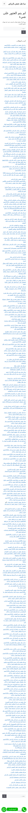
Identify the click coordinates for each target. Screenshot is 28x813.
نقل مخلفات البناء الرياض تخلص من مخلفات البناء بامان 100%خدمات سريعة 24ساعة (15, 361)
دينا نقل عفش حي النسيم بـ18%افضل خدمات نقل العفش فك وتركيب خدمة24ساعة (16, 536)
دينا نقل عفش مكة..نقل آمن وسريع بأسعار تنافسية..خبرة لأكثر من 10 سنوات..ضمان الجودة (14, 53)
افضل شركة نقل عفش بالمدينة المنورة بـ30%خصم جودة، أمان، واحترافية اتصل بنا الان (14, 592)
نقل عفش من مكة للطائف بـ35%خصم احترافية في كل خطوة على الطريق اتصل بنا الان (14, 441)
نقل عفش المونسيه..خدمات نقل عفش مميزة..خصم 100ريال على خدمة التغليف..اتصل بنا (15, 138)
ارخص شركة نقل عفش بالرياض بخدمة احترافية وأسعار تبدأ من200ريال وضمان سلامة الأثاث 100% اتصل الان (15, 113)
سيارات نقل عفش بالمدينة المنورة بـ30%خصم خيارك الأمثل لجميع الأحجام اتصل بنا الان (15, 471)
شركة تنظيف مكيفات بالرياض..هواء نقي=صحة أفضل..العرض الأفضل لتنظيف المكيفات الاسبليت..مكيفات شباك (15, 762)
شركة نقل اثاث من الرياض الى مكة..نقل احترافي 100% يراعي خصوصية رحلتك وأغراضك (15, 288)
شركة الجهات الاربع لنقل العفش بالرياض (15, 775)
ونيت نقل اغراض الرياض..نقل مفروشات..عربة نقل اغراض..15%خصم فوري (15, 259)
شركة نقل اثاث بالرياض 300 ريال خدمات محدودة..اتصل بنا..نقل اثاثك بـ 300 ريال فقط (15, 240)
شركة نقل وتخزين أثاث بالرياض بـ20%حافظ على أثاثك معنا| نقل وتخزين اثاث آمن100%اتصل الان (14, 162)
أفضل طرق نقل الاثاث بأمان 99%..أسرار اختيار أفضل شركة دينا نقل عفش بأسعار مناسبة (15, 90)
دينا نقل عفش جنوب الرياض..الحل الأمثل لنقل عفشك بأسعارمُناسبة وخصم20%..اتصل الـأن (14, 401)
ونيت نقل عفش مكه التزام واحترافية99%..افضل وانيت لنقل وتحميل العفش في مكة (15, 321)
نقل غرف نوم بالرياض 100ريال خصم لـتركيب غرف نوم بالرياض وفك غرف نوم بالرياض (15, 374)
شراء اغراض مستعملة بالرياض (18, 777)
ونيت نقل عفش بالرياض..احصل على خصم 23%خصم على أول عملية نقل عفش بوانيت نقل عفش (14, 233)
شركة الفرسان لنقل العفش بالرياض (16, 767)
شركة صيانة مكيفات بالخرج (18, 769)
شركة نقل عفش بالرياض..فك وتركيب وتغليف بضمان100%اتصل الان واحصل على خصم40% (14, 195)
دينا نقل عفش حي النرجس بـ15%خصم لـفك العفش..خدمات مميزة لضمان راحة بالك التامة (14, 252)
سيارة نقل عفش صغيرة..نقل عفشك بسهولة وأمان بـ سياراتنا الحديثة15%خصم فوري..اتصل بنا (14, 301)
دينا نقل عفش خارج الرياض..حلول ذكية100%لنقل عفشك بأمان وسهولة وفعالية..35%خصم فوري (16, 119)
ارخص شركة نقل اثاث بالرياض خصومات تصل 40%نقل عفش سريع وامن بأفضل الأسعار (15, 102)
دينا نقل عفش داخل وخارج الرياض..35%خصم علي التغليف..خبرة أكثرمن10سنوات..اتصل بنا (16, 83)
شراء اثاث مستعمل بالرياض (18, 782)
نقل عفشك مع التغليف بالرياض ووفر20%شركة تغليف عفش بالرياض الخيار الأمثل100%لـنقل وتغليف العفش (14, 227)
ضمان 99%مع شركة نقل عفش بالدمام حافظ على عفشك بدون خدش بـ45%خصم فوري (14, 542)
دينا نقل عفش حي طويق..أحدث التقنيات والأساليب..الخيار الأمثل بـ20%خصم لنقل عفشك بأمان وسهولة (15, 553)
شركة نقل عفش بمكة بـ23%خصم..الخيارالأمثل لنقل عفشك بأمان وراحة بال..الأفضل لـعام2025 (14, 367)
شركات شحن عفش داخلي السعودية (16, 787)
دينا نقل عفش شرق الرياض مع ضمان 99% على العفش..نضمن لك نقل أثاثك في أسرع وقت (14, 174)
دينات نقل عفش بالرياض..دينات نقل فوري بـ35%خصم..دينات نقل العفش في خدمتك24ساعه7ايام (14, 295)
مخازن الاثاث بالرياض (20, 780)
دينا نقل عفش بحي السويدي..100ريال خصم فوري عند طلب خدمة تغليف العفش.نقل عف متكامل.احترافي (14, 735)
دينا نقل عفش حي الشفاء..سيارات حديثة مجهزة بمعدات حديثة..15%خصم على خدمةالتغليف (15, 355)
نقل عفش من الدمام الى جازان (17, 785)
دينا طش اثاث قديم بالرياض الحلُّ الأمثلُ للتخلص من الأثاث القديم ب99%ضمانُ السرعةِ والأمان (15, 189)
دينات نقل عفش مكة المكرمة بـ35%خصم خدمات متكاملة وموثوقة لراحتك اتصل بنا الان (15, 644)
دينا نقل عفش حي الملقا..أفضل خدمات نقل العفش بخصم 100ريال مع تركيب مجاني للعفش (14, 68)
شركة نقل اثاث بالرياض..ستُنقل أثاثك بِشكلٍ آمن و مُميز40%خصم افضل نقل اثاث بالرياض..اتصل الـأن (14, 265)
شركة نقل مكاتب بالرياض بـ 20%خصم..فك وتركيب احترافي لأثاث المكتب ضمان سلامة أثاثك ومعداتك (14, 271)
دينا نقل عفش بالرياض (17, 4)
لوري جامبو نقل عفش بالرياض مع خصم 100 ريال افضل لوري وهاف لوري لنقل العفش (15, 221)
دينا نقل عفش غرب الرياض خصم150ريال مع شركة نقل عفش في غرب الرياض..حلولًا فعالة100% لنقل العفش (14, 155)
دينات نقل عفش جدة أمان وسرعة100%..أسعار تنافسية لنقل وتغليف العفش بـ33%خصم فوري (15, 339)
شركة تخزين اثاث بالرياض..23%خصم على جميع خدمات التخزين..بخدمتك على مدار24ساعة (14, 132)
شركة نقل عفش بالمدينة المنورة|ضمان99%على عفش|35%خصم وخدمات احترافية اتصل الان (15, 530)
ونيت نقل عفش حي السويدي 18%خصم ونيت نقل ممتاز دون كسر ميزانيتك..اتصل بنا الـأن (14, 395)
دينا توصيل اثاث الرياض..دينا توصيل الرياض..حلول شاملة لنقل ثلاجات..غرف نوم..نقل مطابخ (15, 380)
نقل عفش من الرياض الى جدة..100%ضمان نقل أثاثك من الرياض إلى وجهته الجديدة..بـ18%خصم (14, 168)
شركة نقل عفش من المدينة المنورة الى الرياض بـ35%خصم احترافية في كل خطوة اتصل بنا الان (14, 510)
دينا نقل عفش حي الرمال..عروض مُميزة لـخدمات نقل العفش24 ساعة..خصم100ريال (15, 745)
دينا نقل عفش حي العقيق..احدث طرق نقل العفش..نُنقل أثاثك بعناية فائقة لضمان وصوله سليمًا (14, 560)
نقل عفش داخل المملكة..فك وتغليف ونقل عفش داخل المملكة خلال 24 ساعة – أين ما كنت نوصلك (14, 465)
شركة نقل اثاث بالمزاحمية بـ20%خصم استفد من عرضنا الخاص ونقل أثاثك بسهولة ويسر (14, 214)
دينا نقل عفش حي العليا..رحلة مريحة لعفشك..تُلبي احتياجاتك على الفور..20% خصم (15, 282)
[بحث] (23, 32)
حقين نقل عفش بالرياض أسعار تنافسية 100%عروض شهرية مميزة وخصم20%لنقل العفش (14, 333)
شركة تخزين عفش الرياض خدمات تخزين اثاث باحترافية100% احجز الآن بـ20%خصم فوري (14, 408)
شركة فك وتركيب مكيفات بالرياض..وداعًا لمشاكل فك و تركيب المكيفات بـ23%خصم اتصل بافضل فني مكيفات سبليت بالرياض (14, 202)
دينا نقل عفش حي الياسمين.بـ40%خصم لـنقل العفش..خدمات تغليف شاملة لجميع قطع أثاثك (15, 47)
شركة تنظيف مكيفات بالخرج (18, 772)
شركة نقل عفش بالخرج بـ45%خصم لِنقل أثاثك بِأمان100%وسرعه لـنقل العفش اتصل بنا (14, 126)
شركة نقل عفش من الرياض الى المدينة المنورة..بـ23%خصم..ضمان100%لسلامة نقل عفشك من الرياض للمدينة (15, 145)
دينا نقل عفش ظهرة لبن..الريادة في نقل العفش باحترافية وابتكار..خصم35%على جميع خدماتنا (15, 566)
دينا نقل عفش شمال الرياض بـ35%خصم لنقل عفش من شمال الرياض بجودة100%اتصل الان (15, 327)
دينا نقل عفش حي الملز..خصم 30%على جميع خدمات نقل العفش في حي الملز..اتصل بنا (15, 585)
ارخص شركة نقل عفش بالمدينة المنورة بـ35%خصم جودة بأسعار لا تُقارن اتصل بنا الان (15, 620)
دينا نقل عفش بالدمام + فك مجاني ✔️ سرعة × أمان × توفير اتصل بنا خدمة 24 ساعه (15, 504)
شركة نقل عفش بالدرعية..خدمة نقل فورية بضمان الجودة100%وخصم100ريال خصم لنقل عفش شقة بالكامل (14, 208)
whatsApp (3, 809)
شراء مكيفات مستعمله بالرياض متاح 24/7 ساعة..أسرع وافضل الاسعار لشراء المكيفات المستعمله (14, 752)
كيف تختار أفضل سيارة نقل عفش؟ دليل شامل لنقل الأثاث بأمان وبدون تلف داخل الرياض (15, 96)
